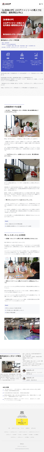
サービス (22, 428)
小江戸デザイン (13, 437)
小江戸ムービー (20, 437)
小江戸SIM (30, 434)
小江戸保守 (14, 434)
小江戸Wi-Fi (25, 434)
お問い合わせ (33, 428)
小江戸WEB (36, 434)
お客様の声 (27, 428)
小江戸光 (19, 434)
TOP (9, 428)
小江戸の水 (32, 437)
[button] (40, 4)
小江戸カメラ (8, 434)
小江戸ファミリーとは (15, 428)
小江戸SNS (27, 437)
